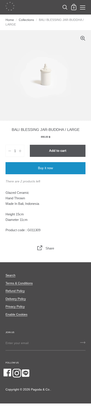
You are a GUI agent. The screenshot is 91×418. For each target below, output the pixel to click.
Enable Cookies (16, 314)
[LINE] (25, 373)
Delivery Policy (16, 299)
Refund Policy (15, 291)
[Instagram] (16, 373)
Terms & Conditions (19, 283)
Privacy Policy (15, 306)
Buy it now (45, 168)
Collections (26, 20)
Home (10, 20)
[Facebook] (8, 373)
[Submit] (82, 344)
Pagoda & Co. (40, 389)
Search (10, 275)
